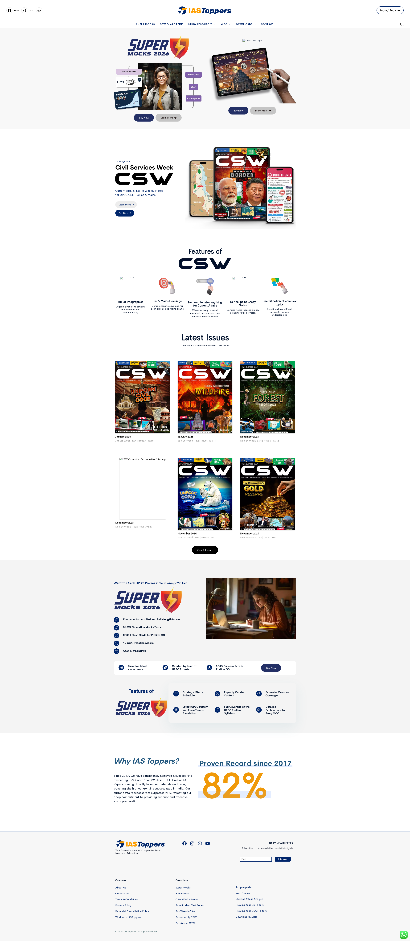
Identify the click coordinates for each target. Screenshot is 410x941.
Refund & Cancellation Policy (132, 911)
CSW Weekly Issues (187, 899)
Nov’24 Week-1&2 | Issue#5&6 (258, 537)
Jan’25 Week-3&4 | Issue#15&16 (134, 440)
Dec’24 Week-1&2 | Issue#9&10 (133, 526)
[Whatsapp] (200, 843)
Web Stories (243, 893)
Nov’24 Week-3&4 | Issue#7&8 (196, 537)
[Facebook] (184, 843)
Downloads (244, 24)
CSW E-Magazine (171, 24)
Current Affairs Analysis (249, 899)
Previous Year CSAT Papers (251, 910)
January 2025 (123, 436)
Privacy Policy (123, 905)
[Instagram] (192, 843)
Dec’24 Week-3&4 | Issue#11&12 (259, 440)
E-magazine (182, 893)
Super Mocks (145, 24)
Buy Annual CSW (185, 923)
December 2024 (249, 436)
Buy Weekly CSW (185, 911)
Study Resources (200, 24)
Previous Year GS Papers (250, 905)
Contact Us (122, 893)
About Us (120, 887)
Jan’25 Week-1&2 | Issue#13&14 (197, 440)
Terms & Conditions (126, 899)
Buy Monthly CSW (186, 917)
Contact (267, 24)
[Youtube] (207, 843)
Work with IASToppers (128, 917)
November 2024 (187, 533)
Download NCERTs (246, 916)
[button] (402, 24)
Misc (224, 24)
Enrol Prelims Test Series (190, 905)
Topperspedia (244, 887)
